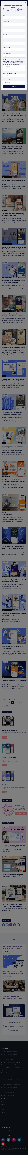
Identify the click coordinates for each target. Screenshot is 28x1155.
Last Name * (6, 28)
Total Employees (7, 53)
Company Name (7, 41)
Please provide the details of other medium (13, 80)
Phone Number (6, 47)
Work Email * (6, 15)
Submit (14, 86)
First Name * (6, 21)
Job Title (5, 34)
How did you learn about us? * (10, 73)
